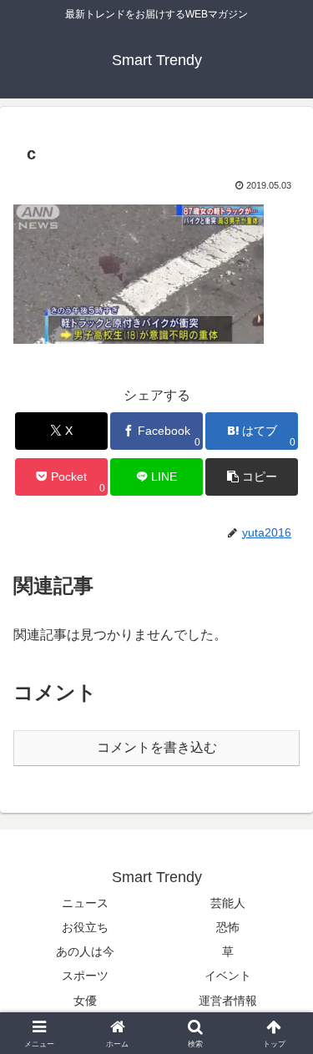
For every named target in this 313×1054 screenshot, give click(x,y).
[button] (251, 477)
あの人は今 (85, 951)
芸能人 (227, 903)
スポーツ (85, 975)
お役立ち (85, 927)
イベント (227, 975)
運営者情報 (228, 1000)
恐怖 (228, 927)
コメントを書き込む (157, 747)
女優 (85, 1000)
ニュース (85, 903)
